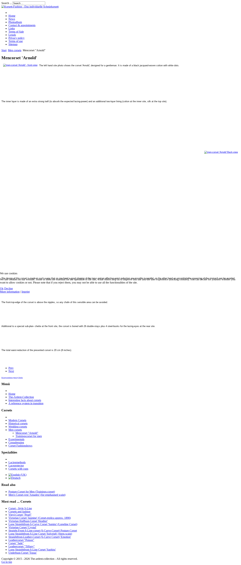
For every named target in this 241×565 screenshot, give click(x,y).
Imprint (26, 291)
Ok (2, 288)
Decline (8, 288)
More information (10, 291)
